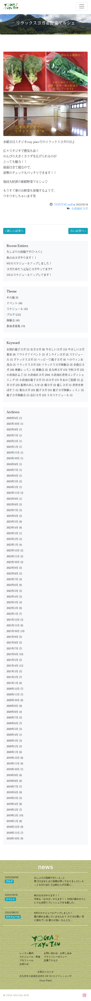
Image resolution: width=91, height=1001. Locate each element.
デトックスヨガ (25, 359)
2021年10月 (13, 631)
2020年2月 (12, 746)
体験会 (11, 320)
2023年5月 (12, 521)
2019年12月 (13, 758)
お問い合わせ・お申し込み (58, 953)
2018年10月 (13, 838)
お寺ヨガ (37, 349)
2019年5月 (12, 798)
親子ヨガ (44, 390)
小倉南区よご (17, 375)
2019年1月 (12, 821)
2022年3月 (12, 602)
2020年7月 (12, 717)
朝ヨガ (50, 385)
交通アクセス (51, 960)
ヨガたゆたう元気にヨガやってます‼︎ (29, 269)
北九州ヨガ (58, 370)
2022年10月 (13, 562)
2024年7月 (12, 470)
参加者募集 (13, 326)
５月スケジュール (60, 395)
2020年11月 (13, 694)
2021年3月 (12, 671)
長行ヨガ (38, 395)
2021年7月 (12, 648)
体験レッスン (25, 370)
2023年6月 (12, 516)
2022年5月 (12, 591)
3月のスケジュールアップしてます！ (29, 275)
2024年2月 (12, 487)
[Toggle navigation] (82, 6)
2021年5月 (12, 660)
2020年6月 (12, 723)
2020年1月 (12, 752)
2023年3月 (12, 533)
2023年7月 (12, 510)
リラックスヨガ (29, 364)
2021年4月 (12, 665)
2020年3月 (12, 740)
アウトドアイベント (31, 354)
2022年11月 (13, 556)
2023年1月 (12, 544)
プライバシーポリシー (55, 956)
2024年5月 (12, 481)
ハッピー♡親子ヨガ (51, 359)
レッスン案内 (26, 953)
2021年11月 (13, 625)
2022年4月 (12, 596)
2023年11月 (13, 493)
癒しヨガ (64, 385)
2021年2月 (12, 677)
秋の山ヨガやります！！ (22, 257)
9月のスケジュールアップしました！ (29, 263)
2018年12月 (13, 827)
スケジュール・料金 (29, 956)
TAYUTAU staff (63, 204)
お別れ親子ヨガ (18, 349)
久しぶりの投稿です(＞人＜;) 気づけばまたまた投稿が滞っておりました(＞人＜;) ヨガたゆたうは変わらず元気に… (59, 881)
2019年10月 (13, 769)
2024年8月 (12, 464)
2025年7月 (12, 435)
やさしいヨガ (56, 349)
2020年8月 (12, 712)
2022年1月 (12, 614)
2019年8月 (12, 781)
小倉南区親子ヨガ (32, 380)
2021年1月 (12, 683)
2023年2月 (12, 539)
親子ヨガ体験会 (18, 395)
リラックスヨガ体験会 (57, 364)
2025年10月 (13, 424)
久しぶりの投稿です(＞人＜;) (24, 252)
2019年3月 (12, 809)
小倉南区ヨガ (79, 208)
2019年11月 (13, 763)
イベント (12, 303)
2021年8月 (12, 642)
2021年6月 (12, 654)
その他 (11, 297)
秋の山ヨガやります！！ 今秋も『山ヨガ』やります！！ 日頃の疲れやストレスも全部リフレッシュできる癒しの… (60, 899)
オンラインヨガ (57, 354)
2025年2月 (12, 441)
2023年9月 (12, 499)
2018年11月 (13, 833)
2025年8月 (12, 429)
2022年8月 (12, 573)
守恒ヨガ (76, 370)
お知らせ (24, 963)
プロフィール (26, 960)
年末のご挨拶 (70, 380)
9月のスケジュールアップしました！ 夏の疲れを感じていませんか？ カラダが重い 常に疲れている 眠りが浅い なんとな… (59, 916)
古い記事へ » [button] (78, 231)
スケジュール (15, 309)
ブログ (11, 314)
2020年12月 (13, 689)
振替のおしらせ (32, 385)
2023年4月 (12, 527)
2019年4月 (12, 804)
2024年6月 (12, 475)
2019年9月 (12, 775)
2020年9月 (12, 706)
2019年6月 (12, 792)
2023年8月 (12, 504)
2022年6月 (12, 585)
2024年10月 (13, 458)
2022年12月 (13, 550)
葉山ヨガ (27, 390)
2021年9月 (12, 637)
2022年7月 (12, 579)
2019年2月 (12, 815)
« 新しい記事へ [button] (14, 231)
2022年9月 (12, 568)
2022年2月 (12, 608)
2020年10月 (13, 700)
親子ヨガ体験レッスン (68, 390)
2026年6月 (12, 418)
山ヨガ (52, 380)
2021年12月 (13, 619)
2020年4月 (12, 734)
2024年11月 (13, 452)
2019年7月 (12, 786)
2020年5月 (12, 729)
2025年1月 (12, 447)
